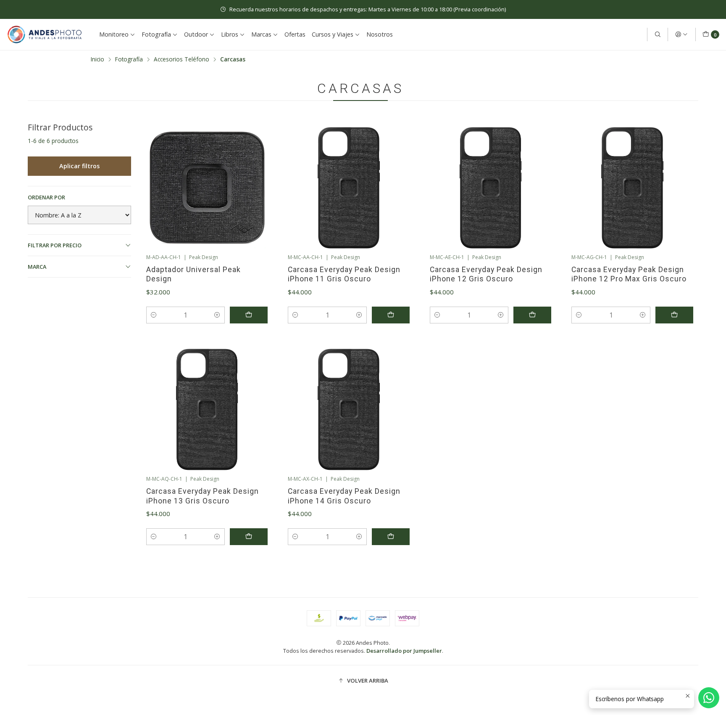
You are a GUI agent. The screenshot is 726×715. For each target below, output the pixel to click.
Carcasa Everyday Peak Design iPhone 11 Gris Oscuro (344, 274)
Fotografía (156, 34)
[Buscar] (657, 34)
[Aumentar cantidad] (217, 315)
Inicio (97, 59)
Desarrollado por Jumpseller (404, 650)
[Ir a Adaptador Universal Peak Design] (207, 188)
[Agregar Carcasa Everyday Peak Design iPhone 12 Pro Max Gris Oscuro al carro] (674, 315)
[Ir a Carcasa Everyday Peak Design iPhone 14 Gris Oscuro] (349, 410)
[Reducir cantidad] (154, 315)
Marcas (261, 34)
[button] (363, 680)
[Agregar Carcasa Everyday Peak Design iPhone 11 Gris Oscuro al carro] (391, 315)
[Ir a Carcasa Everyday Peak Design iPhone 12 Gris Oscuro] (491, 188)
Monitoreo (114, 34)
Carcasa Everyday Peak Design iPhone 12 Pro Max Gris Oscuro (629, 274)
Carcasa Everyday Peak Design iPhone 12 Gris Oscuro (486, 274)
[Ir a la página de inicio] (44, 34)
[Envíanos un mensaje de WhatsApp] (708, 697)
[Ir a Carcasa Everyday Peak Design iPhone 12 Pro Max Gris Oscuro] (632, 188)
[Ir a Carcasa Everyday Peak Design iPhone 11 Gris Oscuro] (349, 188)
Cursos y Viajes (332, 34)
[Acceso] (681, 34)
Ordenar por (46, 197)
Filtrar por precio (55, 245)
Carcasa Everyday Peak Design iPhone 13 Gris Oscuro (202, 496)
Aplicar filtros (79, 166)
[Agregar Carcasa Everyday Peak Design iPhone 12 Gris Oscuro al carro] (532, 315)
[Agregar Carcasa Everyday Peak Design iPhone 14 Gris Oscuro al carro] (391, 536)
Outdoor (196, 34)
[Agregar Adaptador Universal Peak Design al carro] (249, 315)
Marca (37, 266)
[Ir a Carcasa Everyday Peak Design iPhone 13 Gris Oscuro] (207, 410)
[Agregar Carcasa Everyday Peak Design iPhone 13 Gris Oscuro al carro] (249, 536)
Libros (229, 34)
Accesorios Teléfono (181, 59)
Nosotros (379, 34)
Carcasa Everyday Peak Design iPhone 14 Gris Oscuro (344, 496)
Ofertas (294, 34)
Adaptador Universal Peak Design (193, 274)
